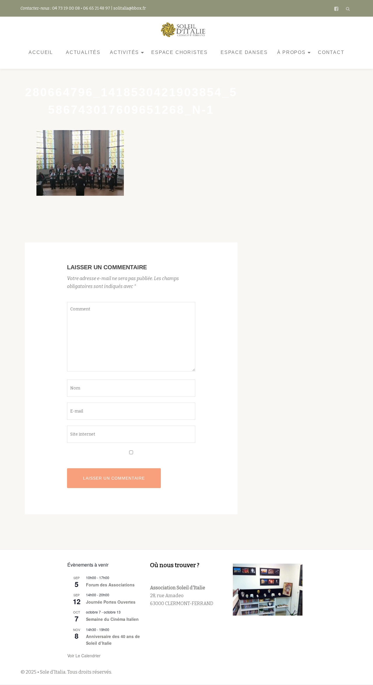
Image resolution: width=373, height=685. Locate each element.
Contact (331, 52)
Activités (124, 52)
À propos (291, 52)
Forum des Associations (110, 585)
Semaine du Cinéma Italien (112, 619)
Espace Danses (244, 52)
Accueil (41, 52)
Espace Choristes (179, 52)
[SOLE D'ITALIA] (184, 30)
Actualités (83, 52)
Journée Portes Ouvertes (111, 602)
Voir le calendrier (84, 655)
